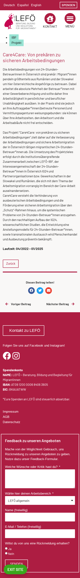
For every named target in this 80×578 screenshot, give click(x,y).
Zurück (10, 263)
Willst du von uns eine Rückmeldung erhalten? (37, 543)
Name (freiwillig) (16, 510)
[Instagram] (16, 356)
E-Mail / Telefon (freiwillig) (23, 527)
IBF (14, 37)
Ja (10, 549)
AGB (6, 417)
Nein (11, 554)
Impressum (10, 411)
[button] (70, 18)
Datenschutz (11, 422)
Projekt (16, 43)
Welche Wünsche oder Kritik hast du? (31, 467)
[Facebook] (7, 356)
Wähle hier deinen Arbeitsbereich (28, 493)
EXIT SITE (15, 569)
